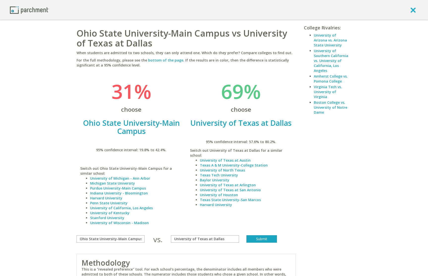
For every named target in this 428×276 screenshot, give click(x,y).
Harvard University (106, 198)
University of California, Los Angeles (121, 208)
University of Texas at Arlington (228, 185)
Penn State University (109, 203)
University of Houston (219, 194)
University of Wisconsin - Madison (119, 222)
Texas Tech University (219, 175)
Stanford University (107, 217)
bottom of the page (165, 60)
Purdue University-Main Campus (118, 188)
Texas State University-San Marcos (230, 199)
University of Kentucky (110, 213)
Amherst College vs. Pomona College (331, 79)
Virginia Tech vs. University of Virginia (328, 92)
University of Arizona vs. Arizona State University (330, 40)
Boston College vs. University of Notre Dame (330, 107)
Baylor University (214, 180)
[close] (413, 10)
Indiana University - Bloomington (119, 193)
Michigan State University (112, 183)
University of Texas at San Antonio (230, 190)
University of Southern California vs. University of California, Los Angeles (331, 60)
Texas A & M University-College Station (234, 165)
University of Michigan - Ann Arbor (120, 178)
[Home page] (29, 9)
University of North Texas (222, 170)
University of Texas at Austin (225, 160)
